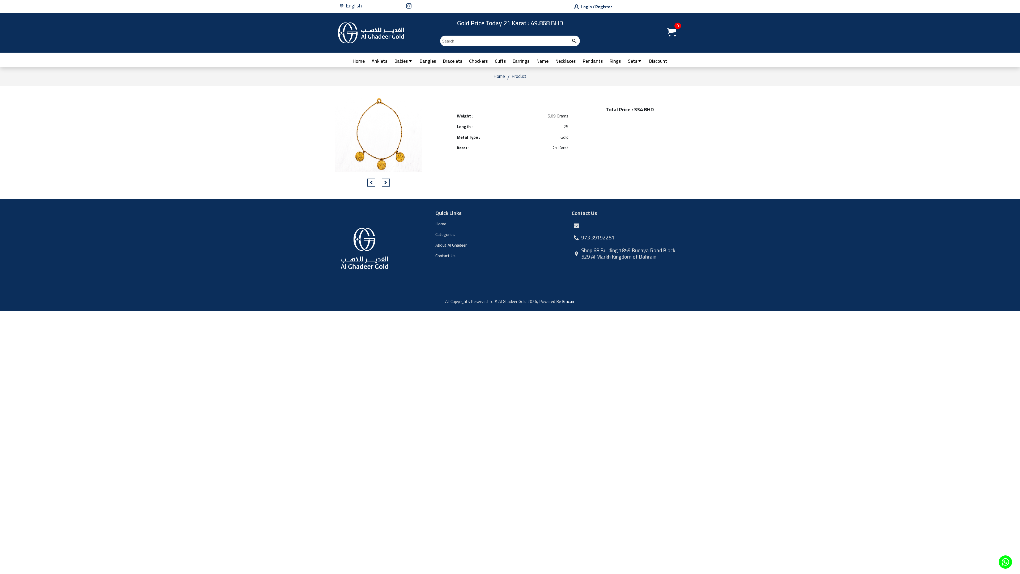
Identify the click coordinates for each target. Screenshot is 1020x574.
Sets (632, 61)
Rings (615, 61)
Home (359, 61)
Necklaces (565, 61)
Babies (401, 61)
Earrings (521, 61)
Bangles (428, 61)
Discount (658, 61)
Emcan (568, 301)
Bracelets (452, 61)
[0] (671, 34)
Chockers (478, 61)
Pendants (593, 61)
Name (543, 61)
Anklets (379, 61)
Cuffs (500, 61)
